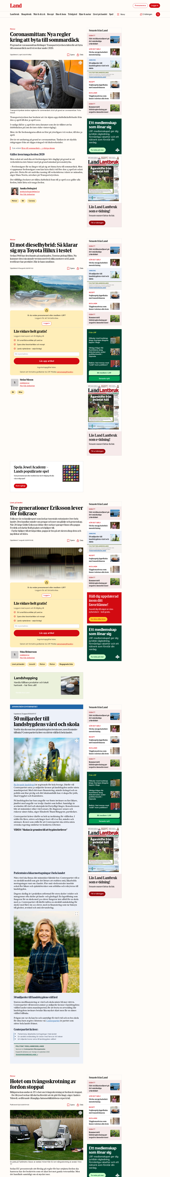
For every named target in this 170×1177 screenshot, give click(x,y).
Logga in (154, 5)
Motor (12, 29)
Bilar (20, 392)
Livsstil (32, 664)
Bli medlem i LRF (104, 373)
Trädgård (72, 14)
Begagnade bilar (66, 664)
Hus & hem (61, 14)
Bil (23, 200)
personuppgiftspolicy (65, 372)
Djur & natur (85, 14)
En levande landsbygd (24, 784)
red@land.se (24, 383)
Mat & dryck (39, 14)
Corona (32, 200)
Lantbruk (14, 14)
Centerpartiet (53, 1020)
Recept (50, 14)
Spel (111, 14)
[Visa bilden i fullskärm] (80, 63)
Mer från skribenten (27, 194)
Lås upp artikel (46, 361)
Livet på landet (100, 14)
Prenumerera (140, 5)
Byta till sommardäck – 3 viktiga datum (38, 148)
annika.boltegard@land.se (30, 191)
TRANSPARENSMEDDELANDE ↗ (27, 1054)
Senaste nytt (104, 378)
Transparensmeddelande (97, 77)
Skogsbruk (26, 14)
